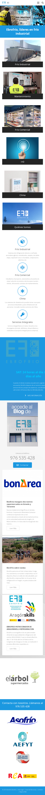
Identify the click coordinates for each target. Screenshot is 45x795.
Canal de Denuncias (30, 789)
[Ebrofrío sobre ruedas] (22, 549)
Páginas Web (23, 792)
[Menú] (38, 2)
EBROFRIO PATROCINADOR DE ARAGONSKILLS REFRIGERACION (20, 628)
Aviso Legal (21, 789)
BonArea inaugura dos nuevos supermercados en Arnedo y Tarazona (20, 504)
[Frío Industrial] (22, 242)
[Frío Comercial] (22, 267)
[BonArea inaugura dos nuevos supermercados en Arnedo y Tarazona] (22, 483)
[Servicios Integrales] (22, 315)
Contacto (40, 789)
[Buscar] (43, 2)
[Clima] (22, 291)
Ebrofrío (14, 789)
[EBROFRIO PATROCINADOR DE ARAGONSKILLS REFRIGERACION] (22, 608)
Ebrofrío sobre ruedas (16, 568)
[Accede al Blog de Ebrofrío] (22, 446)
